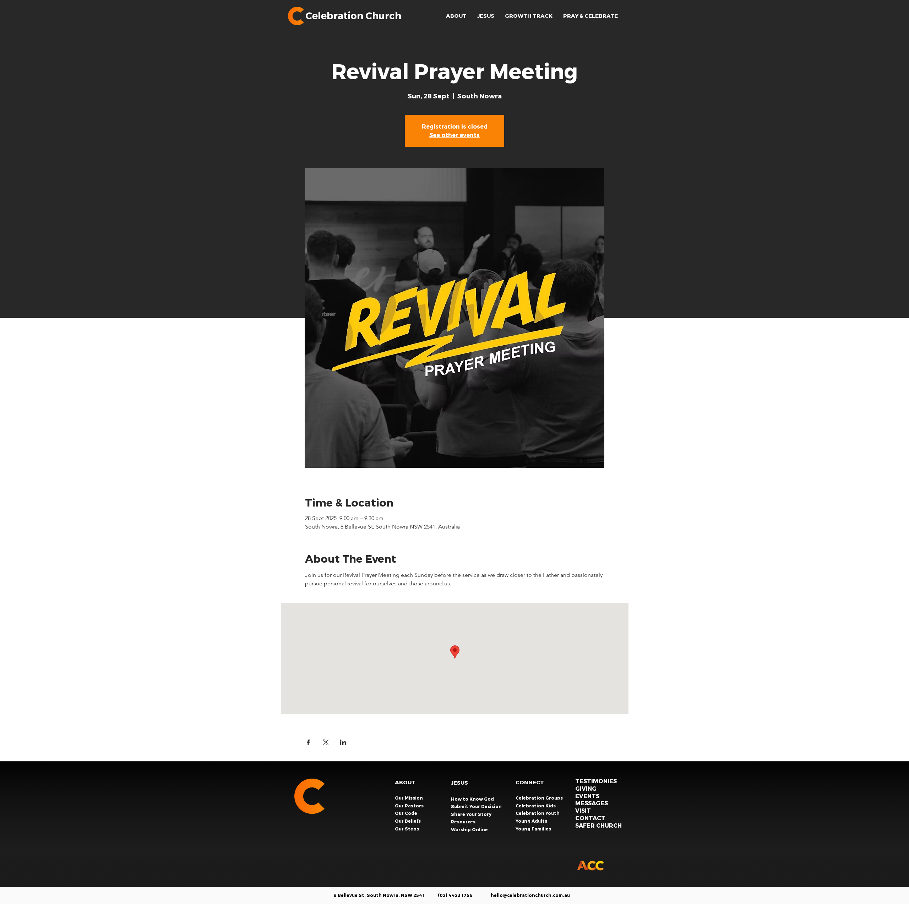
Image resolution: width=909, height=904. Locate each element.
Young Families (534, 828)
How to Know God (472, 798)
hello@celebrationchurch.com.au (530, 895)
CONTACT (590, 817)
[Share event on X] (325, 742)
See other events (454, 134)
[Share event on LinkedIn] (343, 742)
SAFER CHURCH (598, 825)
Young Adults (532, 820)
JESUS (459, 782)
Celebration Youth (538, 813)
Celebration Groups (540, 797)
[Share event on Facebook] (308, 742)
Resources (463, 821)
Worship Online (469, 829)
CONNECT (530, 782)
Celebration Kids (536, 805)
